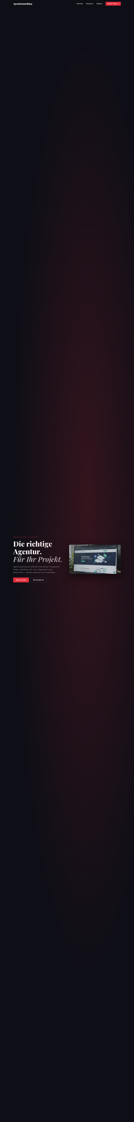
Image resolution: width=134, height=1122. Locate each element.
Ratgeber (99, 3)
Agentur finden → (113, 3)
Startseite (80, 3)
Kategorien (89, 3)
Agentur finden (21, 580)
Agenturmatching (23, 3)
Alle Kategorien (38, 580)
